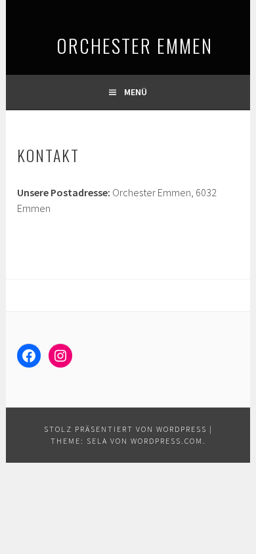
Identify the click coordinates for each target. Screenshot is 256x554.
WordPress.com (167, 441)
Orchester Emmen (92, 45)
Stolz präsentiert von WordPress (125, 429)
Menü (135, 92)
